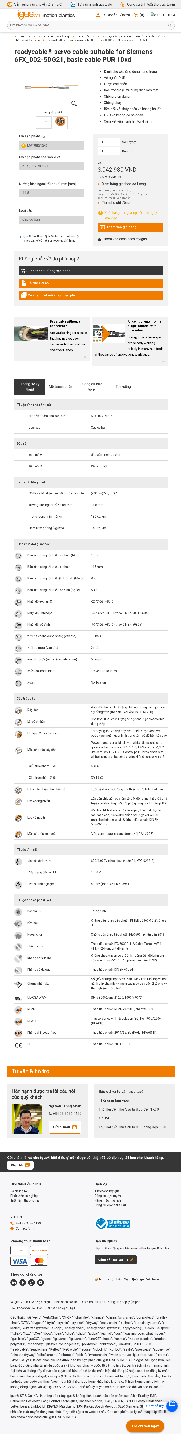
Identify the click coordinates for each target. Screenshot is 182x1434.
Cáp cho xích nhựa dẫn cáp (54, 36)
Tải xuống (123, 387)
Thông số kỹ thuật (30, 386)
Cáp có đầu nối (86, 36)
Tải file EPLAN (41, 284)
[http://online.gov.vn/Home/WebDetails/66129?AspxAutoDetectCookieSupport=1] (112, 1223)
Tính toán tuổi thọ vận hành (46, 272)
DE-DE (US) (166, 15)
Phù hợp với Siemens (27, 40)
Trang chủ (24, 36)
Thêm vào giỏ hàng (118, 228)
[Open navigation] (10, 15)
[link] (91, 272)
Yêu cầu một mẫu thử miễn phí (48, 296)
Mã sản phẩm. (30, 136)
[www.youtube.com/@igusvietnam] (40, 1282)
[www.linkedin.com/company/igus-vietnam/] (13, 1282)
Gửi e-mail (61, 1127)
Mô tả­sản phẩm (61, 387)
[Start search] (169, 25)
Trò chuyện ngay (145, 1426)
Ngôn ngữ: (114, 1279)
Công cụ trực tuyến (92, 386)
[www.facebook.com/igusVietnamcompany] (22, 1282)
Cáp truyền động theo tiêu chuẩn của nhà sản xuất (131, 36)
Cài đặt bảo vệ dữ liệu (60, 1308)
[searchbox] (87, 25)
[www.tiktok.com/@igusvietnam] (31, 1282)
